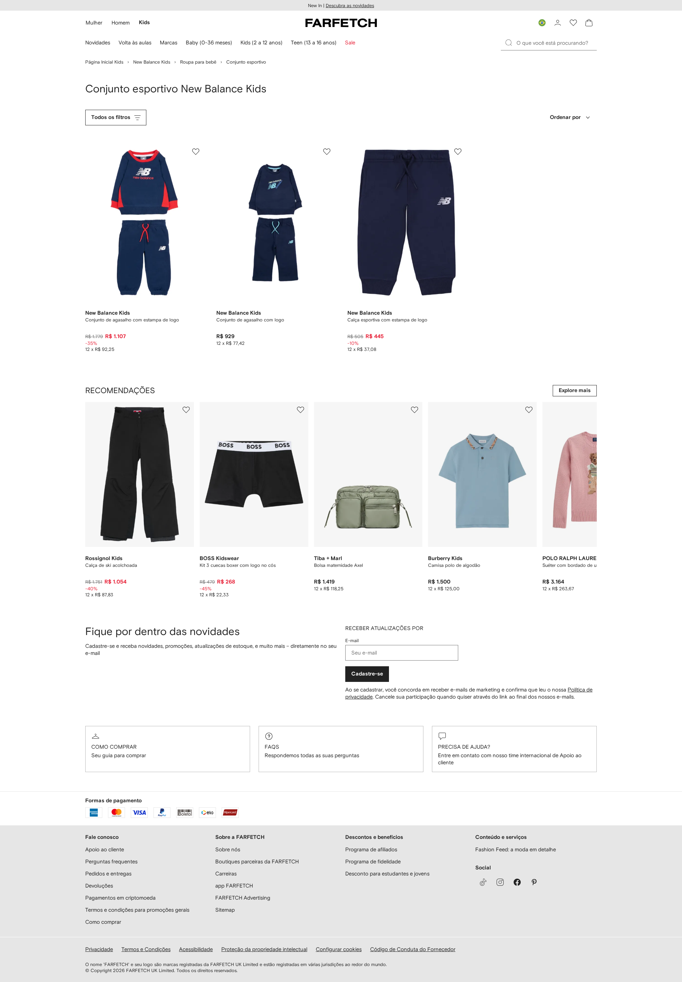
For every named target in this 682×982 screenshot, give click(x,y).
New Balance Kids (151, 62)
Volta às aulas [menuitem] (135, 42)
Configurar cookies (339, 949)
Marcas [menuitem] (168, 42)
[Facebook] (517, 882)
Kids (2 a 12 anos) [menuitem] (261, 42)
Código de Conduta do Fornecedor (412, 949)
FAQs (272, 746)
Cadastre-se (367, 674)
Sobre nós (227, 849)
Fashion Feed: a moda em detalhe (515, 849)
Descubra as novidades (350, 5)
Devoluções (99, 885)
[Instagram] (500, 882)
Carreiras (226, 873)
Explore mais (575, 390)
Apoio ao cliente (104, 849)
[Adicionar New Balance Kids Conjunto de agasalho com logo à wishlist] (327, 151)
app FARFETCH (234, 885)
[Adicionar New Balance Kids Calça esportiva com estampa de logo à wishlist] (458, 151)
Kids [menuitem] (144, 22)
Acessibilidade (196, 949)
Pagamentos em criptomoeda (120, 897)
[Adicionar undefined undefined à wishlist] (186, 410)
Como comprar (114, 746)
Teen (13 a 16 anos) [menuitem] (313, 42)
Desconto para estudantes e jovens (387, 873)
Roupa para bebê (198, 62)
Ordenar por (565, 117)
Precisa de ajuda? (464, 746)
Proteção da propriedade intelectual (264, 949)
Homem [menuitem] (121, 22)
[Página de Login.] (557, 23)
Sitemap (225, 909)
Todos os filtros (110, 117)
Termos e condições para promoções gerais (137, 909)
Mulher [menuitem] (94, 22)
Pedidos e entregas (108, 873)
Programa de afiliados (371, 849)
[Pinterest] (534, 882)
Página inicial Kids (104, 62)
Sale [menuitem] (350, 42)
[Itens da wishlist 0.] (573, 23)
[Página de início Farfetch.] (341, 22)
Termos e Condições (145, 949)
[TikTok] (483, 882)
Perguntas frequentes (111, 861)
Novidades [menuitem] (97, 42)
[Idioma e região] (542, 23)
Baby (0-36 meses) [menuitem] (209, 42)
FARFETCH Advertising (242, 897)
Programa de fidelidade (373, 861)
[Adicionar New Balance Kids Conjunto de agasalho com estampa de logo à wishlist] (196, 151)
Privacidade (99, 949)
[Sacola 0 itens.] (589, 23)
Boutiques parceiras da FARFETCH (257, 861)
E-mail (352, 640)
